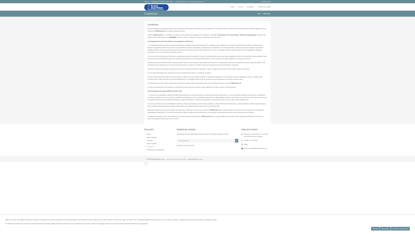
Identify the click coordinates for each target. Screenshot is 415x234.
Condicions (150, 147)
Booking (250, 7)
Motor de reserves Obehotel (176, 159)
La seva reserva (266, 1)
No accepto (385, 228)
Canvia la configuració (400, 228)
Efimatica (200, 159)
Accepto (375, 228)
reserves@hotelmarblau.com (196, 1)
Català (146, 1)
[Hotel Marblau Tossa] (156, 7)
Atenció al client (264, 7)
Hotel (241, 7)
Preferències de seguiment (155, 150)
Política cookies (152, 144)
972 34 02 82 (169, 1)
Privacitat (149, 140)
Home (232, 7)
